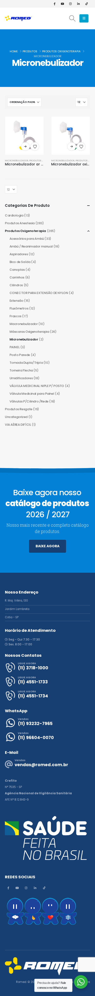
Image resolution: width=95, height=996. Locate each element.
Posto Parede (20, 355)
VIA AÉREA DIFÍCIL (18, 424)
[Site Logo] (18, 18)
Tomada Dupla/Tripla (26, 362)
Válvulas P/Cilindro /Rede (29, 401)
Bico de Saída (20, 262)
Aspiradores (19, 254)
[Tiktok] (86, 3)
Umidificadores (21, 378)
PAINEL (15, 347)
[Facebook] (54, 3)
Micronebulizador (16, 160)
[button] (72, 18)
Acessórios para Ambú (27, 238)
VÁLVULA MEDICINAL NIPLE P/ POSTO (37, 386)
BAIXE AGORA (47, 546)
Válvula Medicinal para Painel (32, 393)
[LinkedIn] (78, 3)
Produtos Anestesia (20, 223)
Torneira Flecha (21, 370)
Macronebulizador (24, 324)
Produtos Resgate (18, 409)
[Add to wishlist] (34, 146)
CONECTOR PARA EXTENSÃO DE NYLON (39, 293)
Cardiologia (14, 215)
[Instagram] (70, 3)
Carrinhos (17, 277)
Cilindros (16, 285)
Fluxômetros (19, 308)
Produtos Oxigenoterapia (25, 231)
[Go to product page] (24, 135)
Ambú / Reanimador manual (31, 246)
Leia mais (25, 146)
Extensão (16, 300)
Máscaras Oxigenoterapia (29, 331)
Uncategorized (16, 417)
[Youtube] (62, 3)
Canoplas (17, 269)
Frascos (15, 316)
